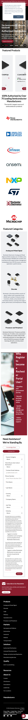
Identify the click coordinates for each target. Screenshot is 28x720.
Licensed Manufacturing (10, 651)
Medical (6, 637)
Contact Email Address (12, 470)
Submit (19, 574)
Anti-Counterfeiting (9, 664)
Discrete (6, 608)
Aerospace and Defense (10, 628)
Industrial (6, 634)
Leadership (6, 687)
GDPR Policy (12, 712)
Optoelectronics (8, 617)
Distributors (7, 681)
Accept (18, 16)
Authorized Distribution (10, 648)
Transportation (8, 640)
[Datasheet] (8, 78)
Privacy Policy (8, 570)
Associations (7, 684)
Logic (5, 611)
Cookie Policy (14, 711)
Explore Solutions (7, 41)
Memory (6, 614)
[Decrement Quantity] (22, 85)
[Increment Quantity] (6, 85)
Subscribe (6, 592)
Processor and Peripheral (10, 620)
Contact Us (11, 451)
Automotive (7, 631)
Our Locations (7, 690)
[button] (23, 716)
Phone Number (9, 476)
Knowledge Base (11, 447)
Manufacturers (9, 697)
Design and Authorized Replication (13, 654)
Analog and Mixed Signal (10, 605)
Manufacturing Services (10, 657)
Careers (6, 678)
